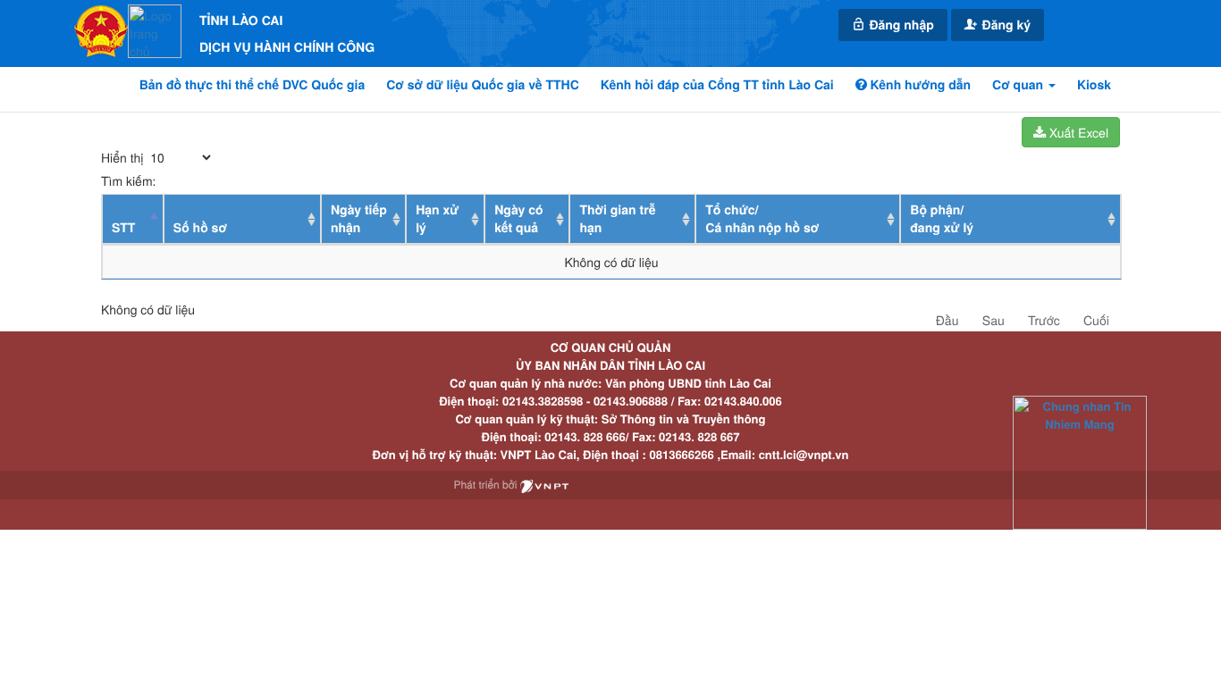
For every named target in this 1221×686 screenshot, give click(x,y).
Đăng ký (1005, 25)
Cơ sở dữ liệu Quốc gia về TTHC (482, 85)
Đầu (947, 320)
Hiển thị (124, 157)
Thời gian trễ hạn (617, 219)
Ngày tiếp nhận (359, 219)
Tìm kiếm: (128, 180)
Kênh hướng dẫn (919, 85)
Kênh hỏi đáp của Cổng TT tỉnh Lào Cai (717, 85)
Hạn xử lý (437, 219)
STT (123, 228)
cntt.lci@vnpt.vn (804, 454)
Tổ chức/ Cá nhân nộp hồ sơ (762, 219)
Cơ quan (1019, 85)
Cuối (1096, 320)
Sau (993, 320)
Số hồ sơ (200, 228)
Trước (1044, 320)
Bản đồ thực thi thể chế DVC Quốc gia (252, 85)
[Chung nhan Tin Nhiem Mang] (1080, 461)
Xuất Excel (1077, 132)
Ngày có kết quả (518, 219)
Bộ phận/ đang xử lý (941, 219)
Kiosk (1094, 85)
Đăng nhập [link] (900, 25)
